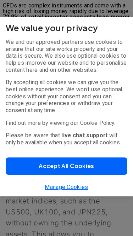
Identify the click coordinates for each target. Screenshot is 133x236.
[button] (66, 166)
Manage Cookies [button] (66, 187)
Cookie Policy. (97, 123)
